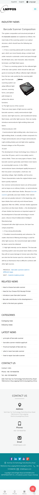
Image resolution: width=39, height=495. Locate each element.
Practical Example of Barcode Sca (14, 347)
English (21, 2)
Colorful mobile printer (16, 275)
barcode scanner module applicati (15, 342)
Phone (14, 494)
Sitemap (35, 475)
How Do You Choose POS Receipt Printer (17, 291)
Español (14, 2)
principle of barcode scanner (13, 338)
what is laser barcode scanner (13, 351)
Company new (7, 321)
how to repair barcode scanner (14, 355)
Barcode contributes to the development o (17, 299)
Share (5, 494)
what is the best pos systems (13, 303)
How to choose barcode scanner (14, 287)
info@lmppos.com (19, 445)
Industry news (7, 325)
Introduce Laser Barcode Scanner (14, 295)
